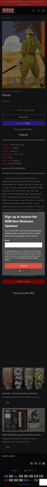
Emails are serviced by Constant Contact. (21, 258)
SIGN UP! (23, 266)
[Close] (43, 213)
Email (7, 240)
